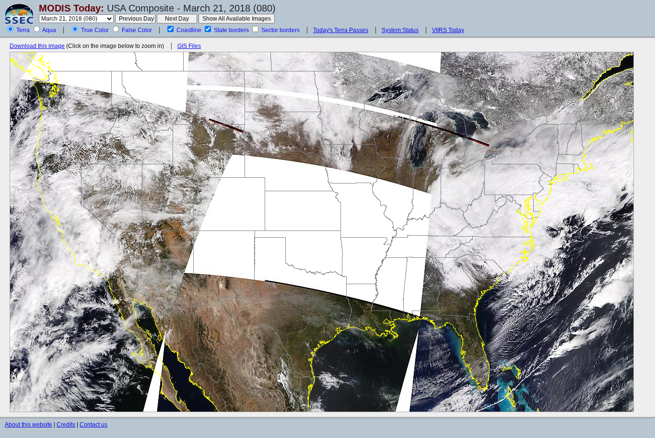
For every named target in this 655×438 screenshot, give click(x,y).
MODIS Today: (71, 8)
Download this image (37, 46)
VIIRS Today (448, 30)
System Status (400, 30)
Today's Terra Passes (340, 30)
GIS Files (189, 46)
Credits (66, 424)
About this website (28, 424)
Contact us (93, 424)
